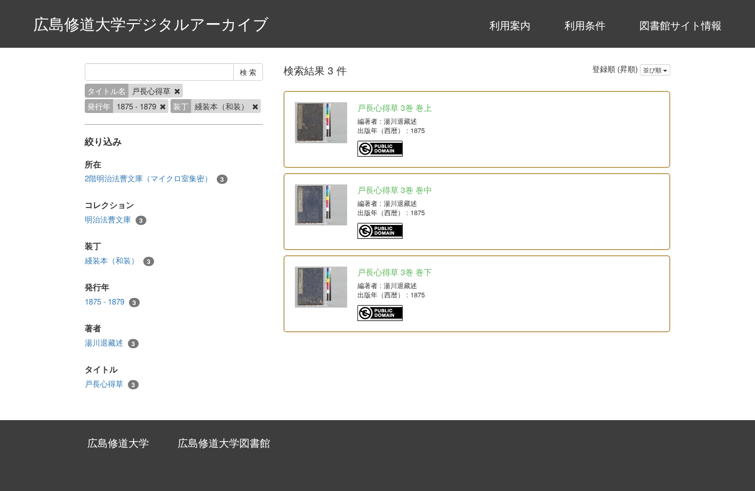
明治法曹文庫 (114, 219)
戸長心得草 (110, 383)
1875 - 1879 (110, 301)
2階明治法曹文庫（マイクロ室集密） (154, 178)
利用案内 (510, 24)
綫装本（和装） (117, 260)
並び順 (653, 69)
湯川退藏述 (110, 342)
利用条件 (585, 24)
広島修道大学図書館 (224, 442)
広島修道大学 (118, 442)
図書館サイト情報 (680, 24)
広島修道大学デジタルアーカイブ (151, 23)
